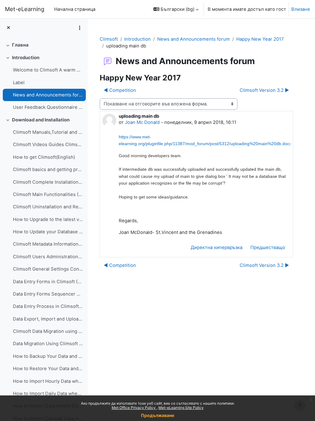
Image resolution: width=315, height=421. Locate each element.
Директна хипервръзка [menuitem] (216, 247)
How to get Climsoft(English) (44, 157)
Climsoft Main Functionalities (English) (48, 194)
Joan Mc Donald (142, 122)
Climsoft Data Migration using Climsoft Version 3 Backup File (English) (48, 331)
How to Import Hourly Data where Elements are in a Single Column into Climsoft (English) (48, 381)
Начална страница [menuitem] (74, 9)
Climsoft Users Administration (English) (48, 257)
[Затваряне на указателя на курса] (8, 27)
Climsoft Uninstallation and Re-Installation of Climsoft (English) (48, 207)
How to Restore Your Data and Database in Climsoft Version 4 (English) (48, 368)
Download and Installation (41, 120)
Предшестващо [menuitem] (267, 247)
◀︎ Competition (120, 90)
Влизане (300, 9)
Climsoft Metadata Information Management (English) (48, 244)
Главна (20, 45)
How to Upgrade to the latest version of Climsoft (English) (48, 219)
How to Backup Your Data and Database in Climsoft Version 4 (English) (48, 356)
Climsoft (109, 39)
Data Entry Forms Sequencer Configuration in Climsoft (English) (48, 294)
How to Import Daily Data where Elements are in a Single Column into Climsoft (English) (48, 393)
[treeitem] (44, 45)
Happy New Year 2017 (260, 39)
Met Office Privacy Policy (134, 407)
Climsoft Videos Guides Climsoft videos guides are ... (48, 144)
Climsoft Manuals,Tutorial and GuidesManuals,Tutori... (48, 132)
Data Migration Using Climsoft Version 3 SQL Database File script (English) (48, 343)
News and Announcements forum (48, 95)
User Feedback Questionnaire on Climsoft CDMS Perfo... (48, 107)
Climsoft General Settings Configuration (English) (48, 269)
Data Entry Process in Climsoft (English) (48, 306)
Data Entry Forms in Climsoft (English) (48, 281)
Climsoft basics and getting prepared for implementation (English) (48, 169)
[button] (176, 9)
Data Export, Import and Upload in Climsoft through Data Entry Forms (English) (48, 319)
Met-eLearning (24, 9)
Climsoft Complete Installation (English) (48, 182)
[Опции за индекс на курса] (79, 27)
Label (19, 82)
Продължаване (157, 415)
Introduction (25, 57)
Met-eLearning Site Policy (181, 407)
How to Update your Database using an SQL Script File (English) (48, 232)
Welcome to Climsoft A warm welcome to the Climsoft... (48, 70)
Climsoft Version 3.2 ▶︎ (264, 90)
